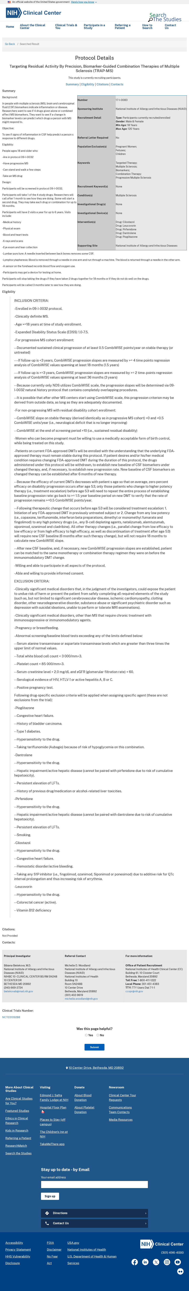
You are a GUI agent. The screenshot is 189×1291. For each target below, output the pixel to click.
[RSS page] (180, 1271)
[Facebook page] (134, 1262)
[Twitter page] (156, 1262)
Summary (72, 84)
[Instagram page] (167, 1262)
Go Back (10, 44)
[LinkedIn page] (145, 1262)
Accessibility (14, 1243)
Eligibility (87, 84)
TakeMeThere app (52, 1144)
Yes (90, 1035)
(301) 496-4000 (172, 1252)
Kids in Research (16, 1130)
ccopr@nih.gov (134, 991)
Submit (94, 1047)
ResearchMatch (16, 1146)
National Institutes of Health (86, 1249)
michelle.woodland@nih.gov (81, 998)
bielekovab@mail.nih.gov (18, 991)
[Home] (33, 12)
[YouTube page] (177, 1262)
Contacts (117, 84)
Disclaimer (54, 1249)
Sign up (50, 1196)
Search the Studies (18, 1153)
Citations (103, 84)
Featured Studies (17, 1111)
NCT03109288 (11, 1017)
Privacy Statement (18, 1249)
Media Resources (121, 1119)
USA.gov (73, 1243)
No (101, 1035)
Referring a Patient (18, 1138)
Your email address (53, 1177)
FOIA (50, 1243)
